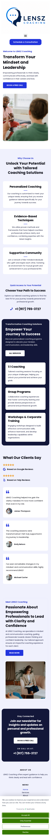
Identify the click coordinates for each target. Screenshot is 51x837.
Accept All (25, 815)
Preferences (25, 826)
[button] (26, 36)
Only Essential (25, 821)
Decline (25, 832)
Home (25, 789)
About (25, 795)
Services (25, 792)
